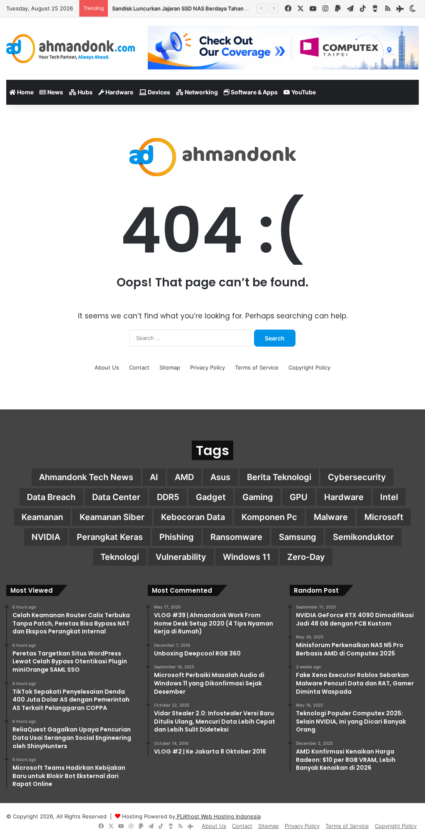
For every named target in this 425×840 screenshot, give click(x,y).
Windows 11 (247, 557)
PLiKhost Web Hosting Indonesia (218, 816)
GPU (299, 497)
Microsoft (383, 517)
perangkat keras (110, 537)
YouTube (303, 92)
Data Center (116, 497)
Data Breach (51, 497)
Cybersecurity (357, 477)
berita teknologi (279, 477)
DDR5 (168, 497)
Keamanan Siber (112, 517)
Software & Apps (254, 92)
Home (25, 92)
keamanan (42, 517)
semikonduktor (363, 537)
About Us (107, 367)
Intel (389, 497)
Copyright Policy (309, 367)
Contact (139, 367)
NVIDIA (46, 537)
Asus (220, 477)
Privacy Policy (207, 367)
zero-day (306, 557)
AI (154, 477)
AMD (184, 477)
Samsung (297, 537)
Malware (331, 517)
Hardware (118, 92)
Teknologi (119, 557)
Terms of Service (256, 367)
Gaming (257, 497)
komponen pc (269, 517)
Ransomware (236, 537)
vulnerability (181, 557)
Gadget (211, 497)
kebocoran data (193, 517)
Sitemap (169, 367)
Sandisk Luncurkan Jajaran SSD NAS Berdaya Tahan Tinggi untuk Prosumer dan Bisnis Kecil (228, 8)
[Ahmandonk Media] (70, 48)
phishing (176, 537)
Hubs (84, 92)
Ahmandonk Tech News (86, 477)
